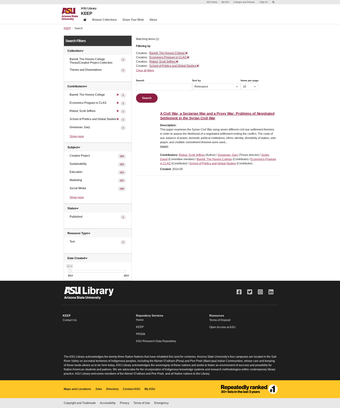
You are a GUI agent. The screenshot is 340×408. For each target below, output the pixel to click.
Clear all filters (145, 70)
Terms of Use (142, 402)
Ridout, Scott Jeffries (192, 154)
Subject (72, 147)
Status (71, 208)
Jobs (98, 388)
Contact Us (70, 320)
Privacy (124, 402)
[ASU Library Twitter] (249, 292)
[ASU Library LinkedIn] (271, 292)
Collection (74, 50)
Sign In (263, 2)
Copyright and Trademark (80, 402)
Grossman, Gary (228, 154)
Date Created (76, 258)
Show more (77, 136)
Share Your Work (133, 19)
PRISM (140, 334)
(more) (164, 146)
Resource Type (77, 233)
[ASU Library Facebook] (239, 292)
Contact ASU (131, 388)
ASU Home (211, 2)
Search (140, 80)
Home (140, 319)
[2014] (69, 271)
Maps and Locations (77, 388)
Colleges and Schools (244, 2)
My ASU (225, 2)
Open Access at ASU (222, 327)
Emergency (161, 402)
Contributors (76, 86)
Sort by (196, 80)
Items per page (250, 80)
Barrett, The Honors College (214, 159)
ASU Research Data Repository (156, 341)
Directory (112, 388)
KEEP (86, 13)
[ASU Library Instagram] (260, 292)
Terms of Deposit (219, 320)
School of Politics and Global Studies (212, 163)
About (153, 19)
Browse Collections (104, 19)
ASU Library (88, 8)
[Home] (71, 14)
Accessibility (108, 402)
